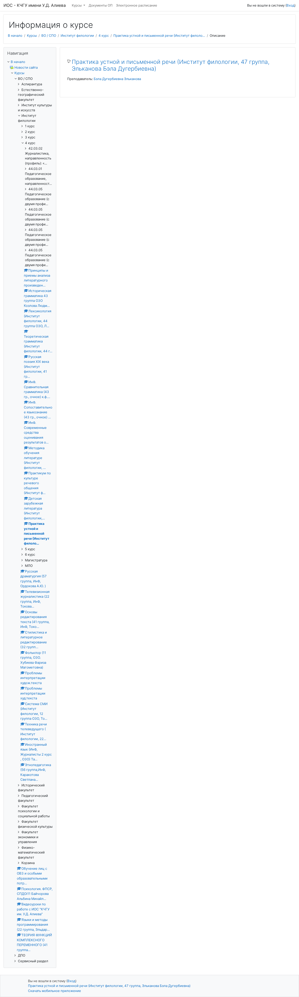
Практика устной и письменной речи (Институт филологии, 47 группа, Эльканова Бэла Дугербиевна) (170, 65)
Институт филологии (77, 35)
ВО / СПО (48, 35)
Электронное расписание (136, 5)
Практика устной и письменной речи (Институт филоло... (159, 35)
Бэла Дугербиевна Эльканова (117, 79)
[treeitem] (30, 62)
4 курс (103, 35)
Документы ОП (101, 5)
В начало (15, 35)
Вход (290, 5)
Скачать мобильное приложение (54, 991)
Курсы (77, 5)
